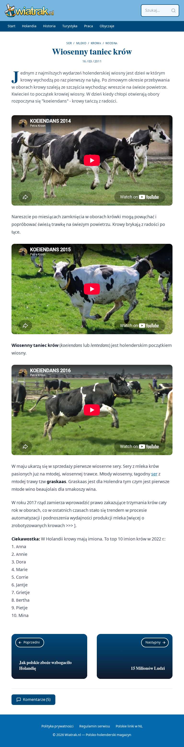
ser (154, 474)
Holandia (29, 26)
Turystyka (69, 26)
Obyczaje (107, 26)
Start (11, 26)
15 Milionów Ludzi (148, 668)
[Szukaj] (173, 10)
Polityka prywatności (57, 726)
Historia (49, 26)
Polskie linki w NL (129, 726)
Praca (88, 26)
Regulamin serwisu (94, 726)
